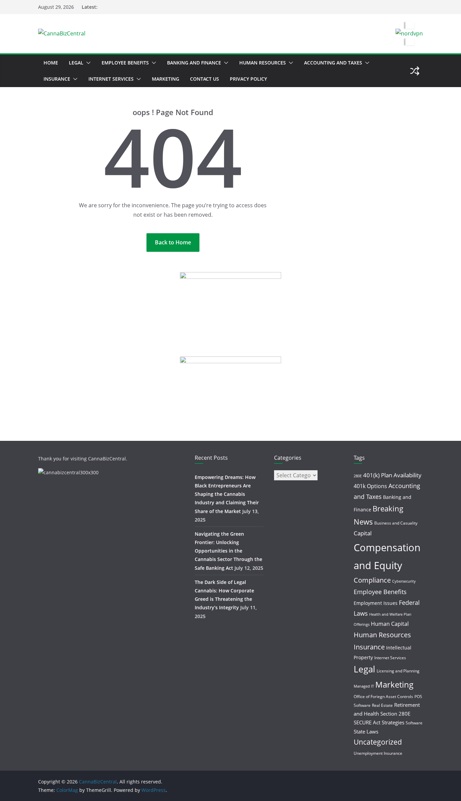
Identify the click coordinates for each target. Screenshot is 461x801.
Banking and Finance (194, 62)
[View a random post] (415, 71)
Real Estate (382, 705)
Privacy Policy (248, 79)
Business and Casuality (395, 523)
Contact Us (204, 79)
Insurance (57, 79)
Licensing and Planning (398, 671)
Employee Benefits (125, 62)
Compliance (372, 580)
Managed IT (364, 686)
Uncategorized (378, 742)
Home (51, 62)
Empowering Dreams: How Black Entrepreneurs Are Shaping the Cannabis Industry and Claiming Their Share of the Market (227, 494)
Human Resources (262, 62)
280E (358, 476)
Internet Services (111, 79)
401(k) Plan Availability (392, 475)
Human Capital (390, 624)
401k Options (370, 486)
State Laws (366, 731)
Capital (363, 533)
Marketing (165, 79)
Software (414, 723)
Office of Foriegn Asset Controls (383, 696)
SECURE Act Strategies (379, 722)
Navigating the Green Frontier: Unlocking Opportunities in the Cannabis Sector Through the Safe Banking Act (228, 551)
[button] (87, 63)
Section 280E (395, 713)
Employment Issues (376, 603)
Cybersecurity (404, 581)
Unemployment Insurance (378, 753)
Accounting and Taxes (333, 62)
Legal (76, 62)
